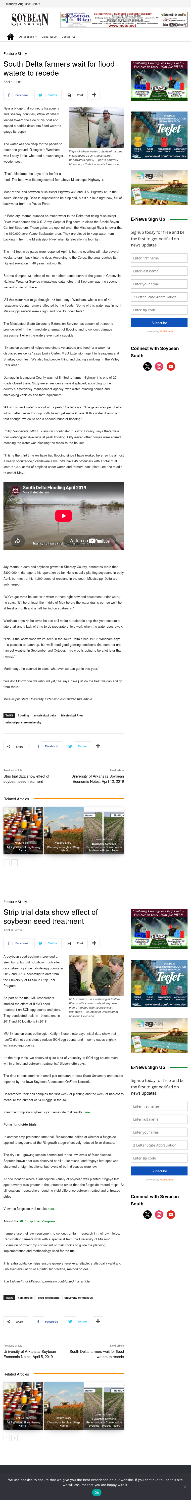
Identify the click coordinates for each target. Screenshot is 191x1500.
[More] (94, 95)
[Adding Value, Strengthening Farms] (23, 830)
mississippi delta (45, 715)
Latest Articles (103, 839)
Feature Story (15, 53)
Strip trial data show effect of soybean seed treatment (26, 778)
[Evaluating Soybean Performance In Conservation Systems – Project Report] (104, 830)
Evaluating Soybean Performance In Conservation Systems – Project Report (104, 846)
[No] (184, 1486)
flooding (23, 715)
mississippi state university (23, 722)
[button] (177, 36)
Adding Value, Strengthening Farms (23, 848)
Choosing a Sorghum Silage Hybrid (63, 848)
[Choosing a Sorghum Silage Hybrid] (63, 830)
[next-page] (14, 862)
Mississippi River (72, 715)
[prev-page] (6, 862)
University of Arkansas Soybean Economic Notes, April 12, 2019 (97, 778)
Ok (97, 1493)
